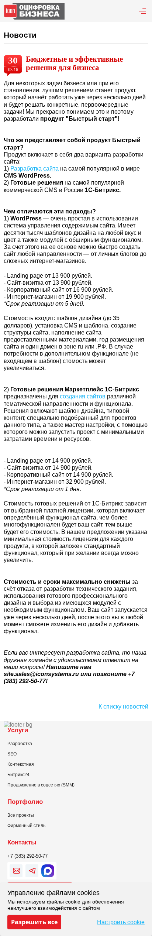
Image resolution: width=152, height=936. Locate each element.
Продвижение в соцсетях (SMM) (41, 785)
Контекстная (20, 764)
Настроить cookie (121, 922)
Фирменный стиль (26, 825)
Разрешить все (34, 922)
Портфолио (25, 801)
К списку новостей (123, 706)
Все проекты (20, 815)
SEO (12, 754)
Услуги (17, 730)
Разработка (19, 743)
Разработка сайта (34, 168)
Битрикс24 (18, 774)
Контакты (22, 842)
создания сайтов (83, 396)
